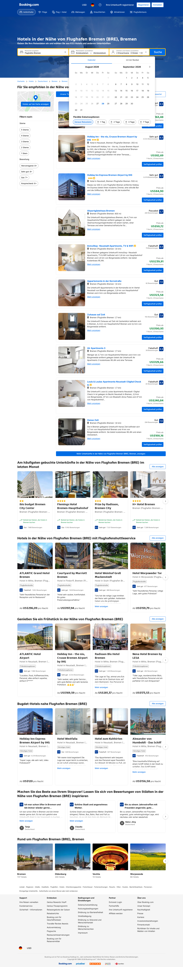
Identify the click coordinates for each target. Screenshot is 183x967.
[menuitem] (26, 12)
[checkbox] (108, 78)
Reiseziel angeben (32, 51)
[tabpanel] (112, 95)
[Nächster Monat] (149, 67)
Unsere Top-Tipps (68, 94)
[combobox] (43, 53)
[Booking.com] (29, 4)
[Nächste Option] (165, 501)
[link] (36, 129)
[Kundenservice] (100, 5)
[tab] (91, 59)
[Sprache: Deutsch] (92, 5)
